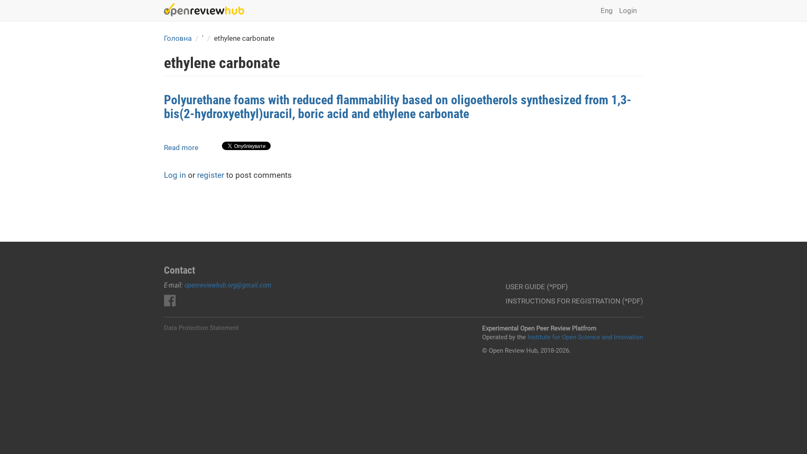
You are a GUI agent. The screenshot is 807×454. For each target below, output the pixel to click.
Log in (175, 175)
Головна (178, 38)
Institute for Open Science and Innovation (585, 337)
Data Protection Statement (201, 328)
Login (628, 10)
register (210, 175)
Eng (607, 10)
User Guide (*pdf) (537, 286)
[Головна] (207, 9)
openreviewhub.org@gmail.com (228, 285)
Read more (181, 147)
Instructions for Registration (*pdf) (574, 301)
